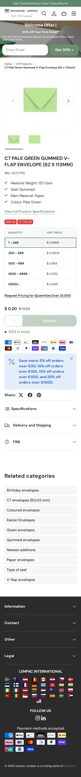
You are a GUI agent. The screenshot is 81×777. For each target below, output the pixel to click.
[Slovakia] (34, 695)
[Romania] (16, 695)
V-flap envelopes (21, 579)
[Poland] (70, 690)
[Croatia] (52, 679)
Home (8, 64)
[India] (70, 684)
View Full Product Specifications (29, 211)
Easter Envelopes (21, 520)
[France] (25, 684)
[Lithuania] (34, 690)
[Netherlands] (43, 690)
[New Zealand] (52, 690)
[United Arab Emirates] (70, 695)
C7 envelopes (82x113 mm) (28, 500)
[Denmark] (70, 679)
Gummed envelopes (23, 540)
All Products (24, 64)
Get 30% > (64, 49)
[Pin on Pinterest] (38, 395)
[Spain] (52, 695)
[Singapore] (25, 695)
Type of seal (17, 569)
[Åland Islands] (7, 679)
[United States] (38, 700)
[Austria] (25, 679)
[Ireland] (7, 690)
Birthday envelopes (23, 490)
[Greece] (43, 684)
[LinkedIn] (43, 718)
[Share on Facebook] (29, 395)
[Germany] (34, 684)
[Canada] (43, 679)
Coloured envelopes (23, 510)
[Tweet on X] (20, 395)
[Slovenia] (43, 695)
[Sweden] (61, 695)
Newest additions (21, 550)
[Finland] (16, 684)
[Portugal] (7, 695)
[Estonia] (7, 684)
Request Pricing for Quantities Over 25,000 (37, 295)
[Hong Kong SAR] (52, 684)
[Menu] (74, 14)
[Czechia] (61, 679)
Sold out (49, 321)
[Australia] (16, 679)
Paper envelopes (20, 559)
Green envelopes (21, 530)
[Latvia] (25, 690)
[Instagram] (38, 718)
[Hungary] (61, 684)
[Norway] (61, 690)
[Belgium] (34, 679)
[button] (64, 14)
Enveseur (69, 766)
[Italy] (16, 690)
